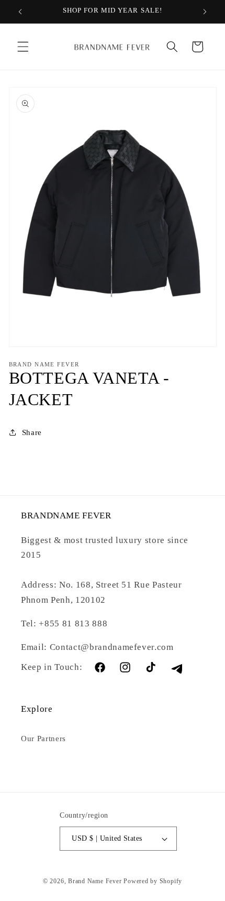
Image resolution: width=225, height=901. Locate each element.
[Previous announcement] (20, 11)
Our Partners (43, 738)
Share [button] (32, 432)
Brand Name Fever (94, 881)
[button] (23, 46)
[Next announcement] (205, 11)
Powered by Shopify (152, 881)
